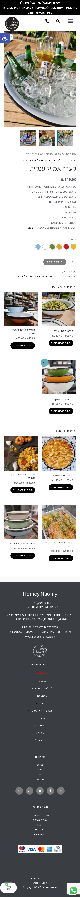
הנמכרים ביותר (40, 725)
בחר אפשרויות (61, 343)
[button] (5, 38)
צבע (73, 239)
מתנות (42, 718)
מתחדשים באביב (40, 673)
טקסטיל (42, 681)
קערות (49, 153)
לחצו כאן (32, 227)
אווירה (42, 703)
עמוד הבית (71, 153)
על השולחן (59, 153)
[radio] (73, 246)
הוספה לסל (55, 262)
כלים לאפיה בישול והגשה (53, 160)
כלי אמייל (71, 160)
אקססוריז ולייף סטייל (42, 710)
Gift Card (40, 732)
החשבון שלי (40, 740)
